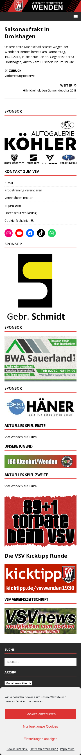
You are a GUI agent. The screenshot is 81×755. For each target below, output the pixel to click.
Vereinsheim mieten (18, 197)
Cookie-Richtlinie (17, 749)
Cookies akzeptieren (40, 714)
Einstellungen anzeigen (40, 739)
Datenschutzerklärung (44, 749)
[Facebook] (30, 233)
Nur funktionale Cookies (40, 726)
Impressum (67, 749)
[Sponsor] (35, 318)
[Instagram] (8, 233)
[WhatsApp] (52, 233)
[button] (75, 16)
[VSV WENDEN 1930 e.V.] (40, 9)
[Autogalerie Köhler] (40, 162)
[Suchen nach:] (40, 662)
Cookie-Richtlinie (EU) (20, 220)
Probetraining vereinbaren (23, 190)
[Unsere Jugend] (40, 465)
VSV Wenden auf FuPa (20, 437)
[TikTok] (41, 233)
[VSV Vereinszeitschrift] (40, 631)
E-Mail (9, 183)
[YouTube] (19, 233)
